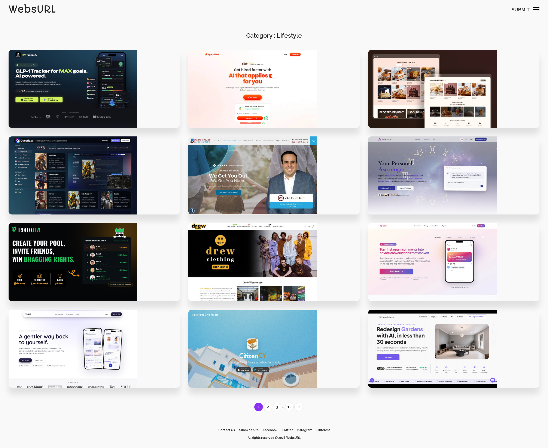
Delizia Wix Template (453, 96)
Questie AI (94, 182)
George (96, 371)
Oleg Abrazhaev (456, 197)
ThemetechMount (456, 111)
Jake (276, 111)
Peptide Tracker (97, 111)
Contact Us (226, 430)
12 (289, 406)
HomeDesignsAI (454, 356)
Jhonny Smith (457, 284)
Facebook (270, 430)
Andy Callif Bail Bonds (274, 182)
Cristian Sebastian (456, 371)
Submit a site (249, 430)
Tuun (94, 356)
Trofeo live (94, 269)
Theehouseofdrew (274, 269)
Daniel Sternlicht (97, 284)
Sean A (97, 197)
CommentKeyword (454, 269)
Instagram (304, 430)
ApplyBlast (274, 96)
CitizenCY (274, 356)
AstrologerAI (453, 182)
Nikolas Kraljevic (277, 371)
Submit (521, 9)
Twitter (287, 430)
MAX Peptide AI (94, 96)
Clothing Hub (277, 284)
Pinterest (323, 430)
